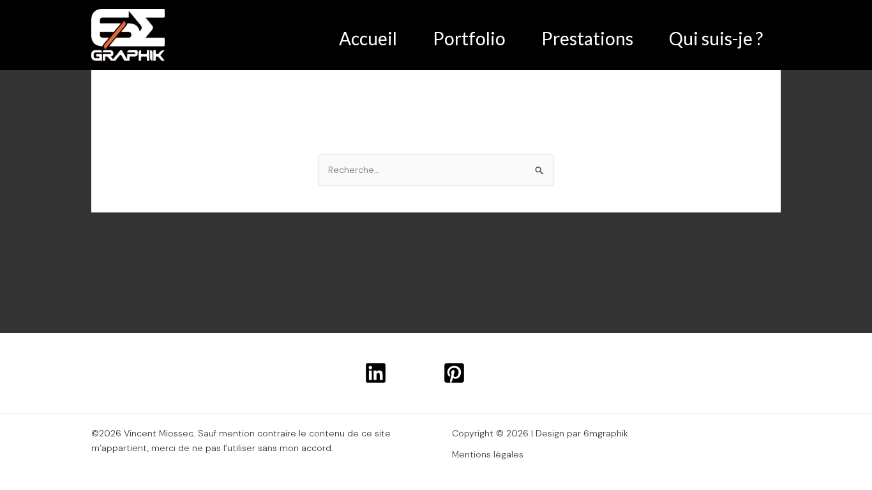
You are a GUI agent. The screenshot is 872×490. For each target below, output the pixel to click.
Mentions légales (487, 454)
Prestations (587, 38)
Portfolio (469, 38)
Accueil (368, 38)
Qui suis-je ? (716, 38)
